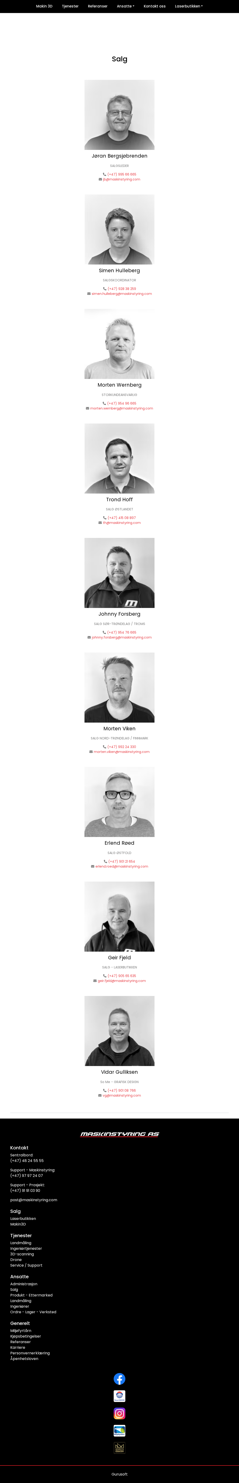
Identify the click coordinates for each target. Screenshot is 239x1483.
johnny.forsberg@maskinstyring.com (122, 637)
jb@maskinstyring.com (121, 179)
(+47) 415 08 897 (122, 518)
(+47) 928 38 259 (122, 288)
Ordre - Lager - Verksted (33, 1312)
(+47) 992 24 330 (121, 747)
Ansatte (124, 6)
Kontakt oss (155, 6)
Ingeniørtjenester (26, 1248)
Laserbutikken (187, 6)
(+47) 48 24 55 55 (27, 1160)
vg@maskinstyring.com (122, 1095)
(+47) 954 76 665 (121, 632)
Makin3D (18, 1224)
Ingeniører (19, 1306)
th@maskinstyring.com (122, 522)
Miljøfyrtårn (20, 1330)
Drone (16, 1259)
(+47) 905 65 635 (122, 976)
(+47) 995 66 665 (121, 174)
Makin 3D (44, 6)
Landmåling (20, 1243)
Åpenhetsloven (24, 1358)
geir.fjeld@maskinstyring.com (122, 980)
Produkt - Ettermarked (31, 1295)
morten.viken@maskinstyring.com (122, 751)
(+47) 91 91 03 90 (25, 1190)
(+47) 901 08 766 (122, 1090)
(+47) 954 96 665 (121, 403)
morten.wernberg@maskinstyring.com (121, 408)
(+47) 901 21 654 (121, 861)
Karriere (17, 1347)
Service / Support (26, 1265)
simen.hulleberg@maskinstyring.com (122, 293)
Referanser (98, 6)
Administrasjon (23, 1284)
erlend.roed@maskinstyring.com (121, 866)
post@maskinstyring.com (33, 1200)
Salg (14, 1289)
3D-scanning (22, 1254)
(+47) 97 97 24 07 (26, 1175)
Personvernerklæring (30, 1353)
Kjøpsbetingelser (25, 1336)
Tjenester (70, 6)
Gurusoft (120, 1474)
